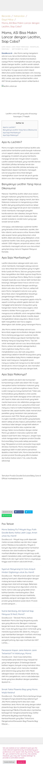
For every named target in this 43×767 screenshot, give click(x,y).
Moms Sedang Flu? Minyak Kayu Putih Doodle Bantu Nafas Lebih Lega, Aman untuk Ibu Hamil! (19, 532)
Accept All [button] (21, 762)
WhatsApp (7, 515)
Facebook (19, 512)
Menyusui (5, 49)
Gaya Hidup (7, 19)
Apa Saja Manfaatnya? (12, 133)
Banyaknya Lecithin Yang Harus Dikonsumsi (20, 130)
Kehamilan (19, 16)
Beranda (6, 16)
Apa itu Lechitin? (9, 127)
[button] (38, 3)
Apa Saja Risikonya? (10, 135)
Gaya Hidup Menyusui (20, 47)
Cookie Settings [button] (9, 762)
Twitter (29, 512)
